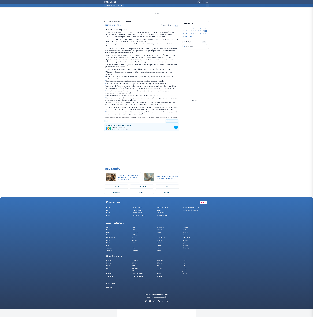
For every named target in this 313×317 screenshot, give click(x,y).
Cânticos (159, 230)
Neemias (134, 240)
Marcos (108, 263)
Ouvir (164, 25)
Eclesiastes (160, 227)
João (107, 268)
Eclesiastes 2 (142, 186)
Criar (171, 25)
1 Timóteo (160, 260)
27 (198, 33)
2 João (184, 266)
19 (203, 31)
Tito (158, 266)
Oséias (159, 245)
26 (196, 33)
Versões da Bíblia (137, 207)
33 (188, 36)
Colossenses (135, 271)
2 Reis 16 (116, 186)
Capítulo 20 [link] (128, 21)
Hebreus (159, 271)
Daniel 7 (141, 192)
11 (183, 31)
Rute (107, 245)
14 (191, 31)
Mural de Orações (162, 207)
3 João (184, 268)
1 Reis (133, 227)
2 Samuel (109, 250)
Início (108, 207)
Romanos (109, 273)
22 (186, 33)
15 (193, 31)
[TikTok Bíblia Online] (163, 301)
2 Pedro (185, 260)
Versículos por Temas (138, 215)
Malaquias (186, 248)
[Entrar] (198, 1)
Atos (107, 271)
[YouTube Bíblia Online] (150, 301)
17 (198, 31)
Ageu (184, 243)
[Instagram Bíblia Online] (146, 301)
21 (183, 33)
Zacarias (185, 245)
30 (205, 33)
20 (118, 5)
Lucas (108, 266)
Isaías (159, 232)
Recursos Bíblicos (137, 213)
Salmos (134, 248)
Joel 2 (167, 186)
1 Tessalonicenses (137, 273)
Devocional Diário (137, 210)
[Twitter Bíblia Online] (167, 301)
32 (186, 36)
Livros (109, 21)
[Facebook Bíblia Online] (158, 301)
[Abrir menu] (207, 1)
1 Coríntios (109, 276)
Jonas (184, 230)
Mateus (108, 260)
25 (193, 33)
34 (191, 36)
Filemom (159, 268)
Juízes (108, 243)
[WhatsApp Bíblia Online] (154, 301)
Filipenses (135, 268)
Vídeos (159, 210)
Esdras (134, 237)
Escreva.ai (109, 287)
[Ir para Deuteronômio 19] (106, 121)
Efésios (134, 266)
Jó (132, 245)
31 (183, 36)
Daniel (159, 243)
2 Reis (133, 230)
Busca (108, 215)
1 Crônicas (135, 232)
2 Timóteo (160, 263)
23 (188, 33)
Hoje (107, 210)
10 (205, 28)
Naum (184, 235)
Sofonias (185, 240)
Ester (133, 243)
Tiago (159, 273)
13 (188, 31)
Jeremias (159, 235)
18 (200, 31)
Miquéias (185, 232)
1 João (184, 263)
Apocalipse (186, 273)
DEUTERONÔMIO (118, 21)
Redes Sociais (161, 213)
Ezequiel (159, 240)
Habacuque (186, 237)
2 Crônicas (135, 235)
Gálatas (134, 263)
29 (203, 33)
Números (109, 235)
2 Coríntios (135, 260)
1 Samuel (109, 248)
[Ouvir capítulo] (207, 5)
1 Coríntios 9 (167, 192)
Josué (108, 240)
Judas (184, 271)
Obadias (185, 227)
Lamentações (161, 237)
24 (191, 33)
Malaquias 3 (116, 192)
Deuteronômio (110, 237)
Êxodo (108, 230)
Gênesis (108, 227)
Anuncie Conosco (162, 215)
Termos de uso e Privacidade (191, 207)
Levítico (108, 232)
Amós (159, 250)
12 (186, 31)
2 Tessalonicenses (137, 276)
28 (200, 33)
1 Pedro (159, 276)
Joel (158, 248)
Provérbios (135, 250)
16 (196, 31)
